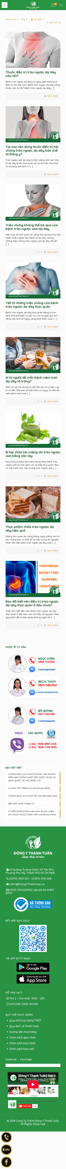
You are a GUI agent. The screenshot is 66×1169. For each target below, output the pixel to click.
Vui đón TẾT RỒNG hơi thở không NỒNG (29, 788)
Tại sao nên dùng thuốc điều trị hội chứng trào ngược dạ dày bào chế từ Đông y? (32, 150)
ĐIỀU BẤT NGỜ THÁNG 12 (21, 803)
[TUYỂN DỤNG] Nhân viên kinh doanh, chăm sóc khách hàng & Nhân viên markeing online (32, 813)
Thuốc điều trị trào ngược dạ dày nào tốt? (31, 74)
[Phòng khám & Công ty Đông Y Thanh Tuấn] (33, 5)
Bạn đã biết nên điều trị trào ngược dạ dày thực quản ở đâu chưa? (32, 603)
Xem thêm (52, 96)
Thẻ (23, 19)
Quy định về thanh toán (24, 1026)
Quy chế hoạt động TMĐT (25, 1020)
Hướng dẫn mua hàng (22, 1031)
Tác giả (37, 19)
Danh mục (11, 19)
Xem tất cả (54, 22)
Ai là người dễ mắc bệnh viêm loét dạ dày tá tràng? (31, 379)
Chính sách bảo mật (21, 1049)
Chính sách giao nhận (22, 1037)
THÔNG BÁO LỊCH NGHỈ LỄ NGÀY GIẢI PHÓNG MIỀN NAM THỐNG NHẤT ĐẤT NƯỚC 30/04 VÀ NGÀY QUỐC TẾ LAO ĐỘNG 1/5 (32, 777)
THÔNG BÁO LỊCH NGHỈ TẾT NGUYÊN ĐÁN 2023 (32, 796)
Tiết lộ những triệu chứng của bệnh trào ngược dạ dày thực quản (32, 305)
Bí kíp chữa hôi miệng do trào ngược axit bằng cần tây (33, 454)
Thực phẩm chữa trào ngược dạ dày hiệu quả (30, 528)
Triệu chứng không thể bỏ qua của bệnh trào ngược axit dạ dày (32, 227)
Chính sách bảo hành (22, 1043)
